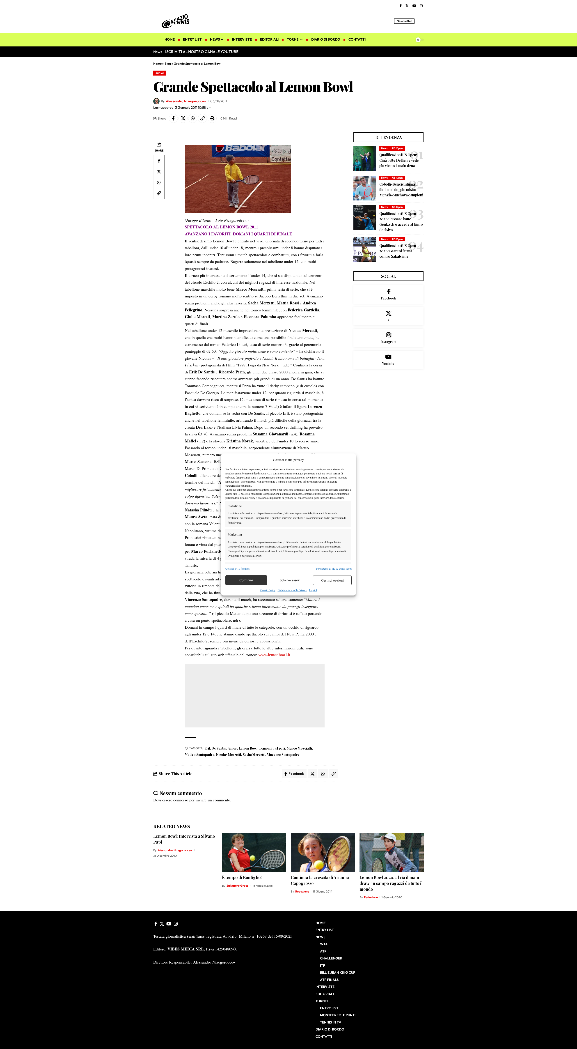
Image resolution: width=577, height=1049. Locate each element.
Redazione (302, 891)
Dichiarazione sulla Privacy (292, 590)
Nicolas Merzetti (228, 754)
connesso (180, 800)
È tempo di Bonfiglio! (242, 877)
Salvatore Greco (237, 885)
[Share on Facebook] (173, 118)
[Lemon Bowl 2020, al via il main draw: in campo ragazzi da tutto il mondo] (391, 852)
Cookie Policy (267, 590)
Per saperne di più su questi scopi (334, 568)
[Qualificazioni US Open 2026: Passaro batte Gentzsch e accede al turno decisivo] (364, 217)
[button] (420, 21)
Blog (168, 64)
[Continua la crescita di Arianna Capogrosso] (323, 852)
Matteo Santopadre (199, 754)
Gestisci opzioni (332, 580)
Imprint (313, 590)
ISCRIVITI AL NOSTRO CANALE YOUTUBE (201, 51)
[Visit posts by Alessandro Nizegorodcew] (156, 101)
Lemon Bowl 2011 (272, 748)
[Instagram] (421, 6)
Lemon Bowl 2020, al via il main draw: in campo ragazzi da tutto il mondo (391, 883)
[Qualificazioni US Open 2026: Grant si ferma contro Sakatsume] (364, 249)
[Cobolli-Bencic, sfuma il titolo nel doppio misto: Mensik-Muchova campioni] (364, 188)
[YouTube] (414, 6)
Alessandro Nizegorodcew (186, 101)
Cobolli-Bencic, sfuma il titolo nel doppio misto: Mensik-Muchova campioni (401, 189)
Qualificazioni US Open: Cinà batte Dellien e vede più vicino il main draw (399, 160)
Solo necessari (290, 580)
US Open (397, 148)
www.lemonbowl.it (274, 655)
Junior (160, 73)
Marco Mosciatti (299, 748)
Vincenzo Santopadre (283, 754)
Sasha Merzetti (254, 754)
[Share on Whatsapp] (192, 118)
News (384, 148)
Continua (246, 580)
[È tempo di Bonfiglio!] (254, 852)
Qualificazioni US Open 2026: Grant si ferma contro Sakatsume (397, 251)
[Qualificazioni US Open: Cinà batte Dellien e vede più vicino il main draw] (364, 158)
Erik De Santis (215, 748)
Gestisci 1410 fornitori (237, 568)
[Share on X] (183, 118)
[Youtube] (388, 360)
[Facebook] (400, 6)
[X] (407, 6)
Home (157, 64)
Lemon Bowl (248, 748)
